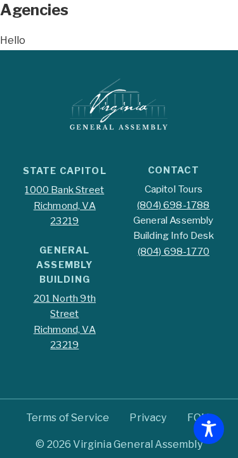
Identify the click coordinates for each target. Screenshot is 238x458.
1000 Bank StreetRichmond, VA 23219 (64, 205)
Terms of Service (68, 418)
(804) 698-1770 (173, 251)
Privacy (147, 418)
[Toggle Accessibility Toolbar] (208, 428)
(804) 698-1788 (173, 205)
